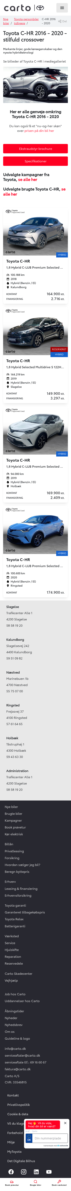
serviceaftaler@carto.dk (22, 1055)
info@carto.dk (15, 1049)
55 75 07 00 (14, 691)
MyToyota (14, 1151)
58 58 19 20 (14, 625)
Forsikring (12, 858)
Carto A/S (12, 1076)
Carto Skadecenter (18, 974)
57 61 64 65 (14, 724)
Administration (17, 771)
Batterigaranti (15, 926)
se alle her (27, 179)
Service (10, 943)
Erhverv (10, 882)
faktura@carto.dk (18, 1069)
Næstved (13, 672)
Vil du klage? (16, 1123)
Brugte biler (13, 814)
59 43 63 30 (14, 757)
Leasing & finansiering (21, 889)
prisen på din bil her (39, 131)
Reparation (13, 957)
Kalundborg (15, 640)
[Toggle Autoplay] (64, 71)
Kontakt (13, 1095)
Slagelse (12, 607)
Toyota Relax (14, 919)
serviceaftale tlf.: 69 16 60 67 (25, 1062)
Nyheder (11, 1018)
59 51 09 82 (14, 658)
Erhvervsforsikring (18, 895)
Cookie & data (17, 1114)
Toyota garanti (15, 905)
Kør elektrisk (14, 834)
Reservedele (14, 963)
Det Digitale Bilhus (21, 1161)
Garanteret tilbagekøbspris (25, 912)
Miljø (11, 1142)
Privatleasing (14, 851)
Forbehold (15, 1133)
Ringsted (13, 705)
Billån (9, 844)
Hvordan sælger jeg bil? (22, 865)
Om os (10, 1032)
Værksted (12, 936)
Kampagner (13, 820)
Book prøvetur (15, 827)
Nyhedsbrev (13, 1025)
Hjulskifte (12, 950)
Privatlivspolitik (18, 1105)
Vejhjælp (11, 980)
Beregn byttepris (17, 872)
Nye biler (11, 807)
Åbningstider (14, 1011)
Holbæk (12, 738)
